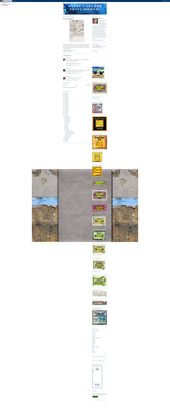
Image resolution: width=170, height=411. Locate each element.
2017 (65, 105)
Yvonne (93, 352)
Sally (93, 349)
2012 (65, 112)
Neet (93, 348)
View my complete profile (98, 40)
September (68, 121)
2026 (65, 93)
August (67, 122)
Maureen (67, 76)
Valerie (93, 351)
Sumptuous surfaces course (70, 132)
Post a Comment (66, 82)
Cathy (93, 333)
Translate (101, 47)
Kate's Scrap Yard (95, 346)
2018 (65, 104)
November (67, 118)
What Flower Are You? (97, 385)
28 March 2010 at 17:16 (72, 65)
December (67, 117)
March (67, 129)
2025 (65, 94)
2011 (65, 114)
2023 (65, 97)
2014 (65, 110)
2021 (65, 100)
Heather (67, 68)
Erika (93, 339)
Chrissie (93, 334)
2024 (65, 96)
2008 (65, 141)
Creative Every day (95, 98)
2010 (65, 115)
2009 (65, 139)
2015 (65, 108)
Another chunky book (69, 134)
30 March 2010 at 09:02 (72, 80)
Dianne (93, 336)
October (67, 120)
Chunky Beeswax (68, 135)
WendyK (101, 18)
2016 (65, 107)
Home (77, 85)
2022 (65, 98)
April (67, 128)
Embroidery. (69, 51)
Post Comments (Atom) (72, 87)
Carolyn (93, 331)
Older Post (88, 85)
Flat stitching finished (68, 19)
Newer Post (65, 85)
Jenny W (93, 343)
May (66, 127)
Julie (93, 345)
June (66, 125)
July (66, 124)
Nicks (67, 57)
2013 (65, 111)
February (67, 136)
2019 (65, 103)
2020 (65, 101)
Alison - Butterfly (95, 330)
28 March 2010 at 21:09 (72, 73)
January (67, 138)
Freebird (93, 340)
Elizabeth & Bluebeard (96, 337)
